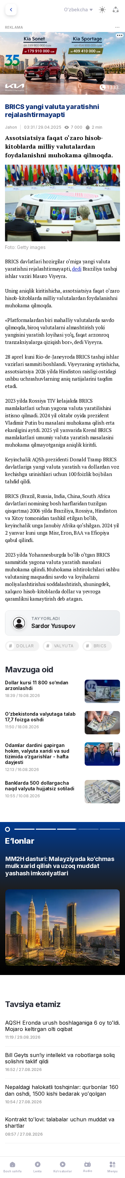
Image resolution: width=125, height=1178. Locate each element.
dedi (76, 268)
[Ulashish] (116, 10)
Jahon (11, 127)
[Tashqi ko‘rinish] (102, 10)
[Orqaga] (11, 9)
